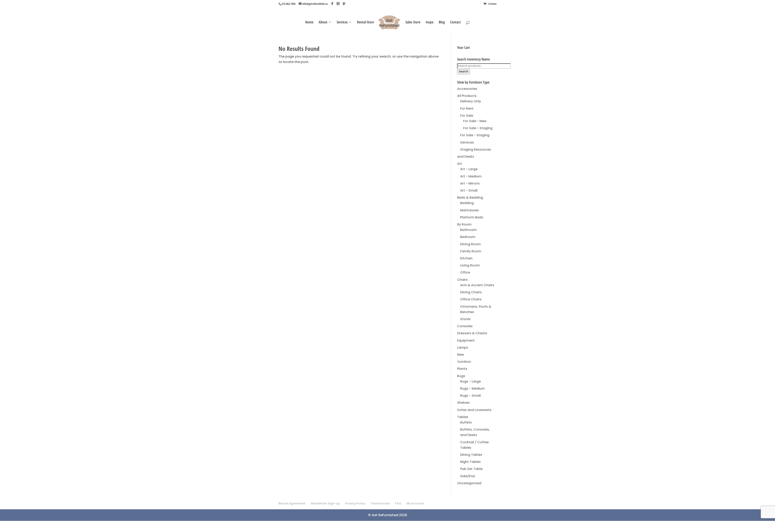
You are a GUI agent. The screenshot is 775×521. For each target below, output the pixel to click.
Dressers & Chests (472, 333)
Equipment (466, 340)
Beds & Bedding (470, 197)
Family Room (470, 251)
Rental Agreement (292, 503)
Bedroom (467, 237)
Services (342, 22)
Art (459, 163)
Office (465, 272)
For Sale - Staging (477, 128)
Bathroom (468, 229)
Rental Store (365, 22)
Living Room (470, 265)
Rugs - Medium (472, 388)
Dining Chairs (471, 292)
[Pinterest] (343, 3)
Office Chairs (471, 299)
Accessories (467, 88)
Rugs (461, 376)
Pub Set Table (471, 468)
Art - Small (469, 190)
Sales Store (412, 22)
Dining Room (470, 244)
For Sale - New (474, 121)
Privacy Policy (355, 503)
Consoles (465, 326)
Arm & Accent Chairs (477, 285)
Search (463, 71)
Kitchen (466, 258)
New (460, 354)
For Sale (466, 115)
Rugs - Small (470, 395)
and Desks (465, 156)
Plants (462, 368)
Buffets (466, 422)
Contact (455, 22)
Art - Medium (471, 176)
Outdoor (464, 361)
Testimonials (380, 503)
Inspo (430, 22)
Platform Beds (471, 217)
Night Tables (470, 461)
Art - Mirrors (470, 183)
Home (309, 22)
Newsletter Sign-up (325, 503)
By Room (464, 224)
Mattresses (469, 210)
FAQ (398, 503)
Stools (465, 319)
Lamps (462, 347)
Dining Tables (471, 454)
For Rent (466, 108)
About (323, 22)
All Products (467, 95)
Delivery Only (470, 101)
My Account (415, 503)
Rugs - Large (470, 381)
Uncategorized (469, 483)
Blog (442, 22)
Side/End (467, 476)
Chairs (462, 279)
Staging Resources (475, 149)
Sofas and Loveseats (474, 410)
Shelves (463, 402)
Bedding (467, 203)
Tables (462, 417)
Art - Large (469, 169)
